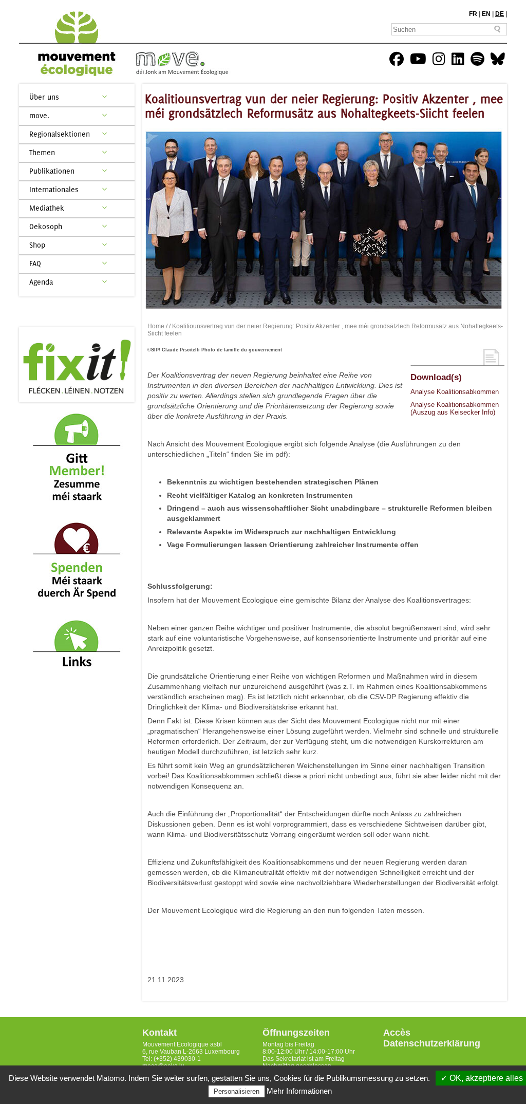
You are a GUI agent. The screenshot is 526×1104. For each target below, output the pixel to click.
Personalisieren (236, 1091)
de (499, 13)
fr (473, 13)
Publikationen (51, 170)
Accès (396, 1032)
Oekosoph (45, 226)
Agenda (41, 281)
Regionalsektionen (59, 133)
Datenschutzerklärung (431, 1043)
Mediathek (46, 207)
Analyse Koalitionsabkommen (454, 392)
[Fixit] (77, 365)
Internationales (54, 189)
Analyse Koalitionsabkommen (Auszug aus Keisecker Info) (454, 408)
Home (155, 326)
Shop (37, 244)
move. (39, 115)
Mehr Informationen (299, 1091)
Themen (42, 152)
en (486, 13)
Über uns (44, 96)
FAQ (35, 263)
